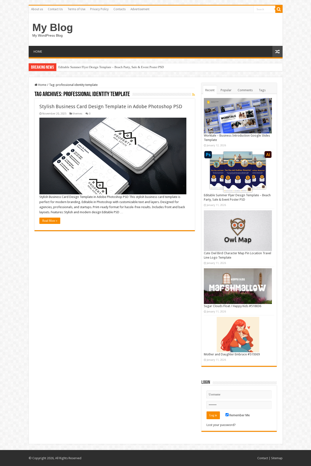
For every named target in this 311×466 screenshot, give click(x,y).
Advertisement (139, 9)
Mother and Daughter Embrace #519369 (232, 354)
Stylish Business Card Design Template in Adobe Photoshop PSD (110, 106)
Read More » (49, 220)
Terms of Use (76, 9)
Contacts (119, 9)
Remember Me (239, 415)
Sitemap (277, 458)
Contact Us (55, 9)
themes (77, 113)
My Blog (52, 27)
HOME (38, 51)
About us (37, 9)
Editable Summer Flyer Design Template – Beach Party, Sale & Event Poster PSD (111, 67)
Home (41, 85)
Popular (226, 90)
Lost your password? (221, 425)
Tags (262, 90)
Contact (262, 458)
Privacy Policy (99, 9)
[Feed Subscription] (193, 95)
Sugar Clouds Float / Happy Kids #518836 (232, 306)
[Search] (279, 9)
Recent (210, 90)
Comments (245, 90)
